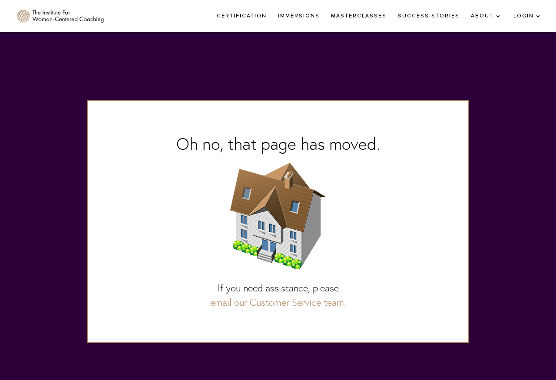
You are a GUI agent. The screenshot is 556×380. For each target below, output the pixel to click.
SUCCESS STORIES (429, 16)
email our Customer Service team (277, 302)
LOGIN (523, 16)
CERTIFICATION (242, 16)
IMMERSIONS (299, 16)
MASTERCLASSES (359, 16)
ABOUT (482, 16)
